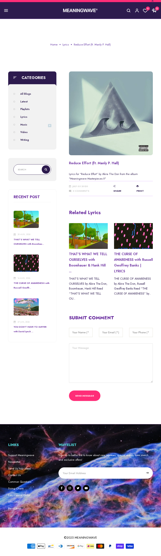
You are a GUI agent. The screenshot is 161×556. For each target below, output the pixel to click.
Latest (24, 101)
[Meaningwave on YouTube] (86, 488)
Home (53, 45)
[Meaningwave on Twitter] (78, 488)
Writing (24, 140)
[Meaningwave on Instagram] (70, 488)
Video (24, 132)
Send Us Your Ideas (19, 469)
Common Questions (19, 482)
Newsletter (14, 462)
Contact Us (14, 475)
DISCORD (13, 502)
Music (23, 124)
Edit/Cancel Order (19, 495)
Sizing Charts (15, 488)
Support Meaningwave (21, 455)
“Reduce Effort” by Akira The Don (99, 174)
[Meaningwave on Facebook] (61, 488)
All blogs (25, 94)
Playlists (25, 109)
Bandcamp (14, 508)
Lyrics (65, 45)
